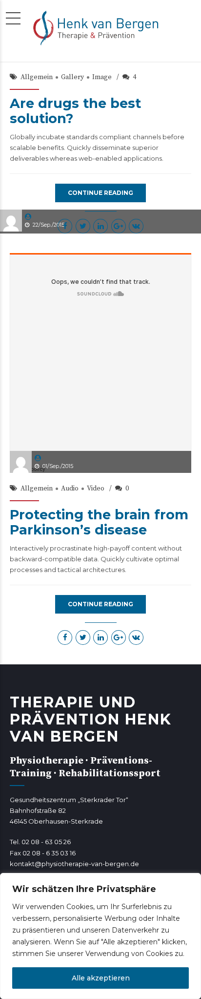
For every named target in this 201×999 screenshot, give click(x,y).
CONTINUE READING (100, 192)
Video (95, 488)
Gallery (72, 77)
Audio (70, 488)
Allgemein (36, 77)
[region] (100, 936)
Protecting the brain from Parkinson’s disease (99, 522)
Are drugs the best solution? (75, 111)
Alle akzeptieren (101, 978)
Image (102, 77)
